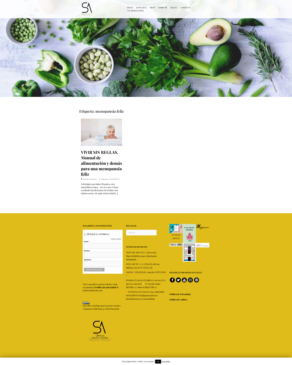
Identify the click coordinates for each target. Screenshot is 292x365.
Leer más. (166, 361)
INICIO (130, 7)
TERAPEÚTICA (115, 179)
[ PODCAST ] (141, 7)
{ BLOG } (173, 7)
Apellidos (87, 260)
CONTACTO (185, 7)
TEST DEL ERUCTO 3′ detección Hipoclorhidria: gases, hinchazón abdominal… (141, 256)
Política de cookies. (178, 299)
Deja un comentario (90, 179)
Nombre (87, 251)
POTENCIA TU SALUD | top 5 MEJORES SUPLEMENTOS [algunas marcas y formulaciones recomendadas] (145, 295)
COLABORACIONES (135, 10)
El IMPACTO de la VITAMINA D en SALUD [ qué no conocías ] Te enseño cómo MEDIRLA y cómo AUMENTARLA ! (145, 284)
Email (87, 241)
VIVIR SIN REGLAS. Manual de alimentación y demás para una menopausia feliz (101, 163)
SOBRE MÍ (162, 7)
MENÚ (152, 7)
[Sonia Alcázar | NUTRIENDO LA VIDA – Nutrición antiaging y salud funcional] (87, 9)
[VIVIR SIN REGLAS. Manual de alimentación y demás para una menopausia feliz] (101, 132)
